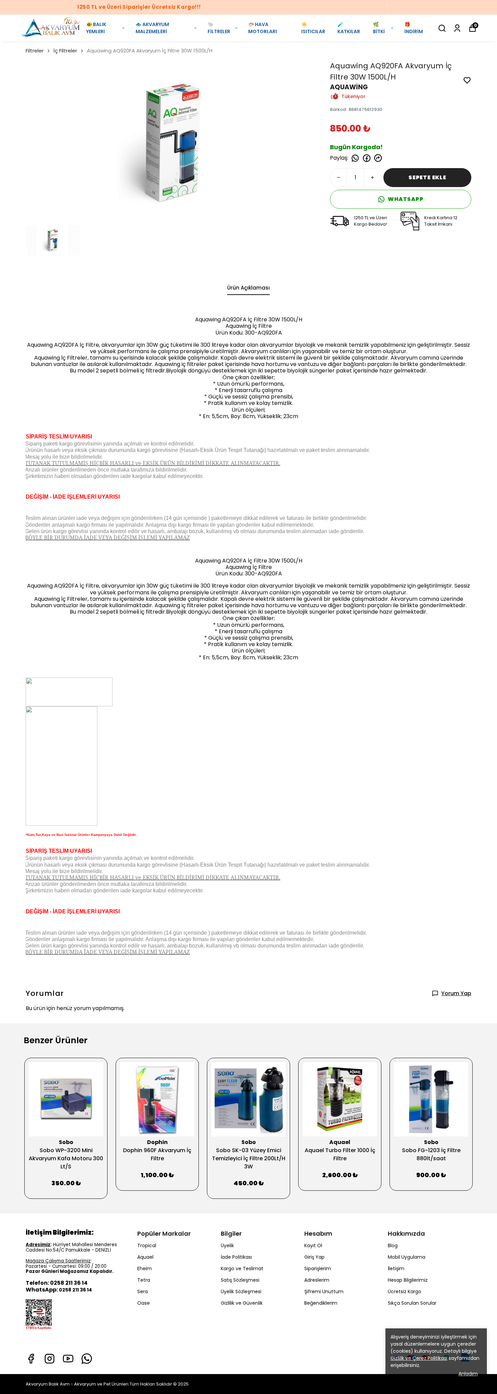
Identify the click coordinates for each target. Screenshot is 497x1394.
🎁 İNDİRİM (413, 28)
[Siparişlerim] (457, 28)
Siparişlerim (317, 1268)
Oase (143, 1303)
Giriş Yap (314, 1257)
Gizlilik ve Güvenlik (242, 1303)
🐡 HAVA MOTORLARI (262, 28)
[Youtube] (68, 1358)
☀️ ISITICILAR (313, 28)
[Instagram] (49, 1358)
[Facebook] (31, 1358)
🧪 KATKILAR (348, 28)
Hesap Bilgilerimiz (408, 1280)
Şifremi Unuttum (324, 1291)
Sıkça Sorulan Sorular (412, 1303)
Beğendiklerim (320, 1303)
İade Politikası (236, 1257)
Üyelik (227, 1245)
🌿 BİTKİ (379, 28)
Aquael (145, 1257)
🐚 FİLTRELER (219, 28)
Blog (393, 1245)
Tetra (143, 1280)
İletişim (396, 1268)
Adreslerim (316, 1280)
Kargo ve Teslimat (242, 1268)
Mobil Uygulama (406, 1257)
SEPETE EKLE (427, 177)
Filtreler (35, 50)
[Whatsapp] (86, 1358)
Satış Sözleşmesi (240, 1280)
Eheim (144, 1268)
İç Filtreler (65, 50)
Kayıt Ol (313, 1245)
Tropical (146, 1245)
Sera (142, 1291)
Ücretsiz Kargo (404, 1291)
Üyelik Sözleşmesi (241, 1291)
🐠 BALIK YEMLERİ (96, 28)
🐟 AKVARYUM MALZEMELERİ (152, 28)
